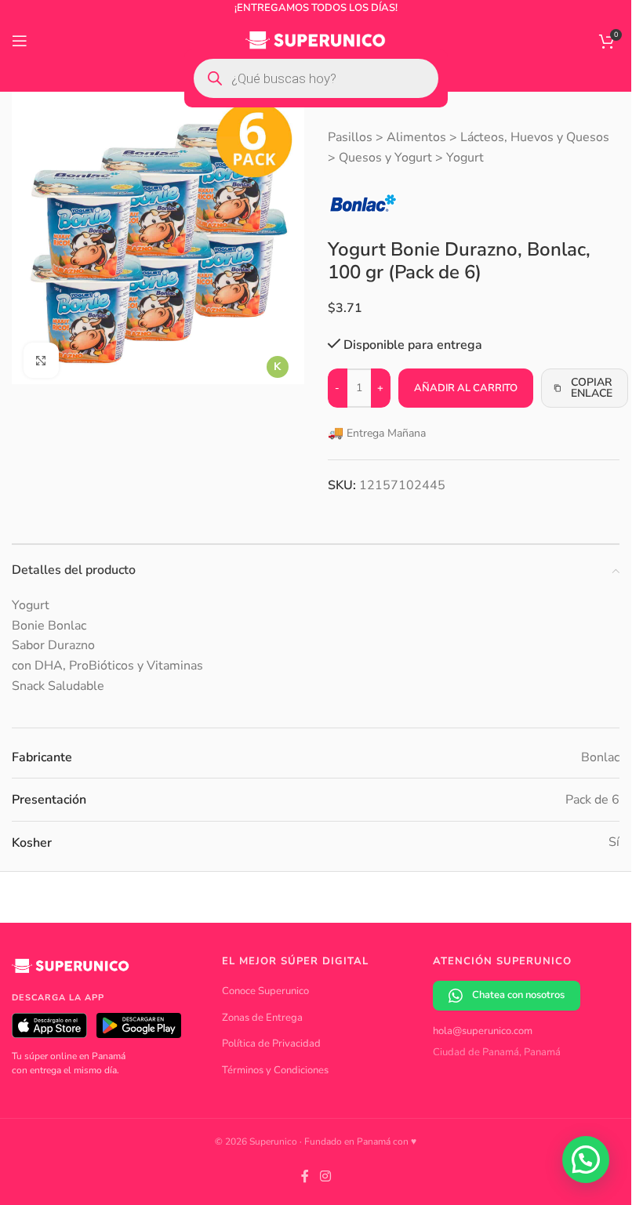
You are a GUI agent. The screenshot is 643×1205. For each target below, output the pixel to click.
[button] (585, 1159)
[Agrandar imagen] (41, 354)
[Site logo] (315, 40)
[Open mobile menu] (19, 40)
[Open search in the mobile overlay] (316, 78)
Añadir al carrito (466, 388)
